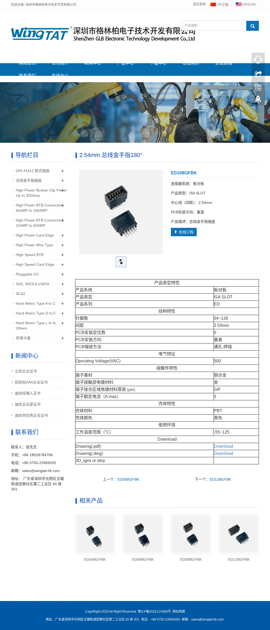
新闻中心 (92, 63)
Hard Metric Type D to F (36, 313)
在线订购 (186, 232)
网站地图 (178, 611)
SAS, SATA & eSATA (32, 284)
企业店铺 (223, 63)
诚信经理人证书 (28, 393)
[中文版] (220, 4)
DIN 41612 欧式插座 (33, 171)
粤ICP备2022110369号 (154, 611)
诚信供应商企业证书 (31, 415)
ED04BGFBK (95, 559)
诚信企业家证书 (28, 404)
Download (223, 446)
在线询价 (190, 63)
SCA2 (20, 294)
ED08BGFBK (128, 479)
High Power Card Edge (35, 235)
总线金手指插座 (29, 180)
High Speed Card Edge (35, 264)
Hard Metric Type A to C (35, 303)
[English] (246, 4)
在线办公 (60, 75)
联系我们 (27, 75)
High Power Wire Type (34, 245)
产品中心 (125, 63)
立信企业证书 (26, 371)
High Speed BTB (30, 255)
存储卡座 (23, 338)
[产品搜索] (252, 26)
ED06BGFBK (143, 559)
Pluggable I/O (27, 274)
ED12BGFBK (220, 479)
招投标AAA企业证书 (31, 382)
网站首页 (27, 63)
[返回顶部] (258, 100)
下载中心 (158, 63)
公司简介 (60, 63)
